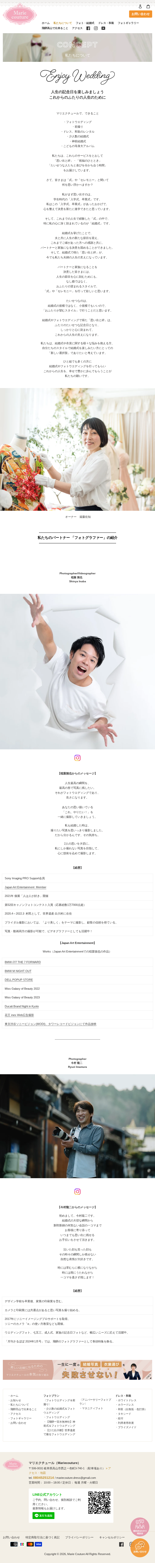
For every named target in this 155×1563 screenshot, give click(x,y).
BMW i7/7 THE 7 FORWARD (23, 962)
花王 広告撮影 (19, 1015)
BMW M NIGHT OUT (18, 971)
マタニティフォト (92, 1408)
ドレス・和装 (123, 1395)
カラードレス (126, 1404)
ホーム (14, 1395)
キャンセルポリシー (112, 1537)
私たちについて (19, 1404)
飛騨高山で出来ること (23, 1409)
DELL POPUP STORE (19, 979)
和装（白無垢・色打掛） (132, 1409)
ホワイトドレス (127, 1400)
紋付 (120, 1418)
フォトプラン (51, 1395)
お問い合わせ (141, 14)
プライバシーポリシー (79, 1537)
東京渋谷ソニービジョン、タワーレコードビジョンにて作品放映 (50, 1023)
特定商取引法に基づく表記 (43, 1537)
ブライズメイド (127, 1427)
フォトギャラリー (21, 1418)
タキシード (124, 1413)
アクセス (15, 1413)
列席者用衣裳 (126, 1422)
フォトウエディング (58, 1417)
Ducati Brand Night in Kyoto (22, 1006)
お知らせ (15, 1400)
